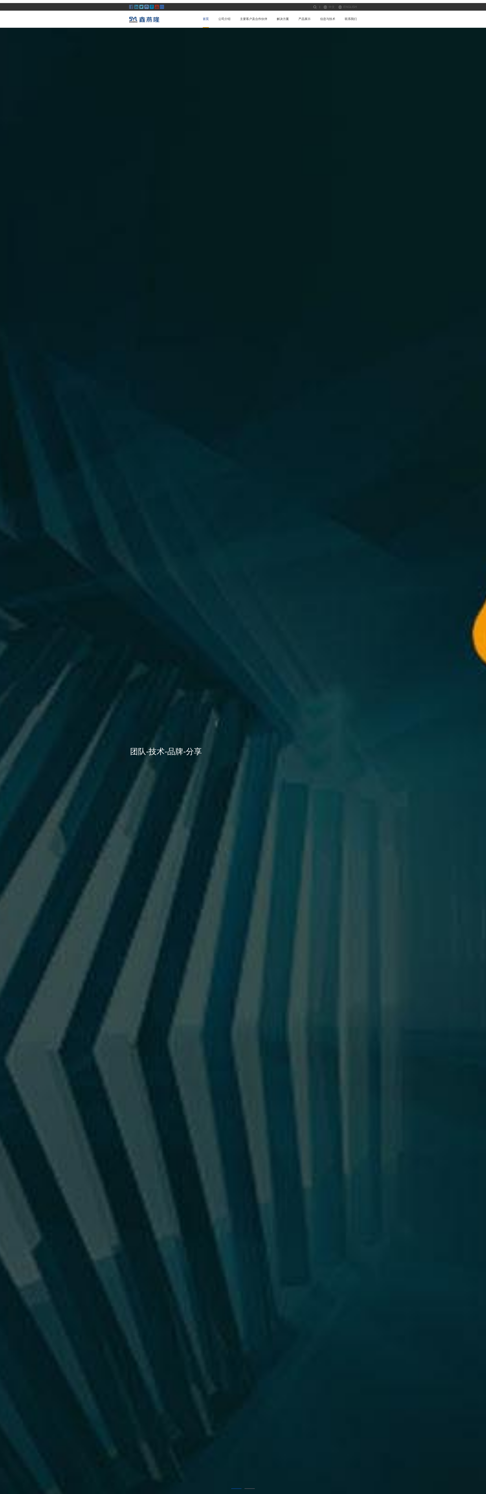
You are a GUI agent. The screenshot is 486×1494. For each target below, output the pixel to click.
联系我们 (351, 19)
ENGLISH (350, 7)
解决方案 (283, 19)
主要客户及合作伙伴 (253, 19)
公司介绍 (224, 19)
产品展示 (304, 19)
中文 (332, 7)
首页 (206, 19)
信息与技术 (327, 19)
